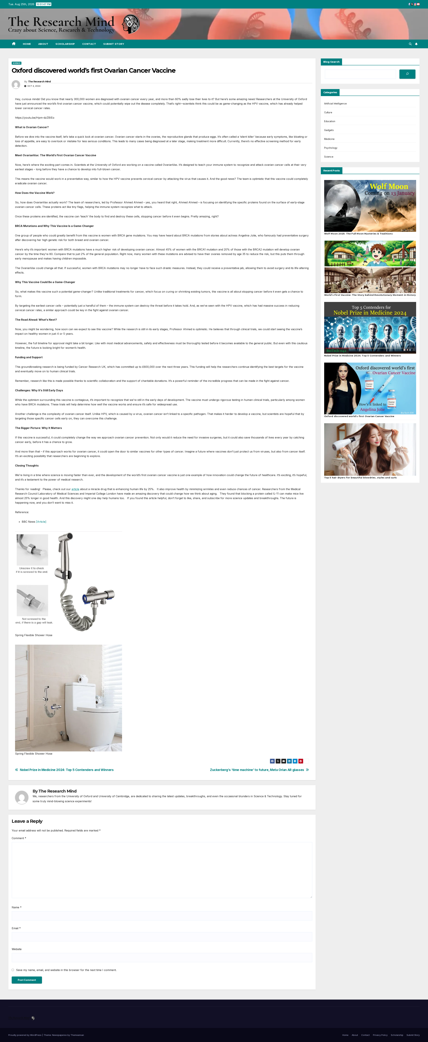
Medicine (329, 139)
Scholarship (65, 43)
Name (17, 907)
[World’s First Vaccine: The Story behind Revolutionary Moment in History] (370, 267)
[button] (410, 44)
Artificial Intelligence (335, 103)
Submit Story (113, 43)
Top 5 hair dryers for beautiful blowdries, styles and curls (360, 477)
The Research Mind (39, 81)
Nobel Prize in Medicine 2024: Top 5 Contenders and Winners (67, 770)
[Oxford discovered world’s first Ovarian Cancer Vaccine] (370, 388)
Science (16, 63)
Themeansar (77, 1035)
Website (17, 949)
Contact (89, 43)
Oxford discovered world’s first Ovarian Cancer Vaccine (359, 416)
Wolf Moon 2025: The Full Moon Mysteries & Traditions (358, 233)
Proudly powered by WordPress (25, 1035)
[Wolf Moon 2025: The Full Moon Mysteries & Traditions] (370, 206)
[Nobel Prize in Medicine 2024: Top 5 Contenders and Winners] (370, 328)
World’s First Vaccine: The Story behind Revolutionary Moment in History (370, 295)
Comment (19, 838)
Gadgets (329, 130)
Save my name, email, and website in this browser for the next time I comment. (66, 970)
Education (329, 121)
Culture (328, 112)
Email (16, 928)
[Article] (41, 521)
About (43, 43)
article (75, 489)
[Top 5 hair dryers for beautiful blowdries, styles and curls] (370, 449)
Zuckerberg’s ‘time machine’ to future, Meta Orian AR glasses (257, 770)
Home (27, 43)
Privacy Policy (380, 1035)
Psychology (331, 147)
